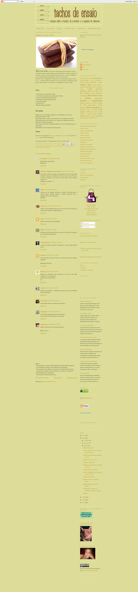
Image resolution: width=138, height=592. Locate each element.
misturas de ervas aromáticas (88, 149)
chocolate (88, 87)
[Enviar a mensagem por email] (66, 144)
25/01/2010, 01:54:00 (54, 324)
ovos (91, 103)
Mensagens (86, 223)
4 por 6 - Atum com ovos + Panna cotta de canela (92, 451)
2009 (83, 497)
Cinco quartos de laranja (91, 209)
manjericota (44, 324)
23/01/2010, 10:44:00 (56, 242)
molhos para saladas (85, 154)
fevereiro (86, 443)
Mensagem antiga (72, 378)
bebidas (92, 80)
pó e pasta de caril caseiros (87, 158)
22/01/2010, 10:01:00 (67, 171)
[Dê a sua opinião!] (68, 144)
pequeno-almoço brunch (95, 105)
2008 (83, 500)
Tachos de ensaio (91, 213)
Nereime (43, 271)
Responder (43, 166)
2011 (83, 435)
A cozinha (83, 268)
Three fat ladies (91, 207)
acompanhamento (96, 78)
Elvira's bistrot (91, 211)
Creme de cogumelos (89, 462)
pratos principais (93, 107)
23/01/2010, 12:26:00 (52, 255)
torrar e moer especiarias (86, 163)
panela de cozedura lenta (87, 175)
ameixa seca (44, 206)
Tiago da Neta (84, 69)
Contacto (59, 28)
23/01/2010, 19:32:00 (52, 271)
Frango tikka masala (88, 477)
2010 (83, 438)
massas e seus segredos (86, 144)
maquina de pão (84, 177)
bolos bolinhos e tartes (61, 146)
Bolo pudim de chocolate (90, 469)
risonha (43, 288)
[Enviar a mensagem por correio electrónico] (63, 144)
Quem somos (50, 28)
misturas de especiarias (86, 151)
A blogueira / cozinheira (86, 270)
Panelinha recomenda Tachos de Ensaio (91, 257)
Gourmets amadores (91, 214)
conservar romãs (84, 133)
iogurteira (82, 180)
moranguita (44, 311)
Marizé (82, 67)
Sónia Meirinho (45, 242)
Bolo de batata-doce (88, 448)
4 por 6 (82, 78)
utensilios (95, 118)
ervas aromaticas (96, 93)
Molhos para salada (84, 373)
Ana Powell (44, 301)
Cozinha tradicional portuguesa (88, 236)
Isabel (42, 189)
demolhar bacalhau (85, 137)
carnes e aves (85, 84)
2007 (83, 502)
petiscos (82, 107)
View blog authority (85, 413)
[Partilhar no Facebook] (72, 144)
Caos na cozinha (91, 205)
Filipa (42, 230)
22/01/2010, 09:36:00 (54, 158)
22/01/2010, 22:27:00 (51, 230)
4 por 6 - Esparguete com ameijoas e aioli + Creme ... (92, 473)
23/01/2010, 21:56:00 (51, 288)
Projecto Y (88, 78)
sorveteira (82, 173)
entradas (87, 93)
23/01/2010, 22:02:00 (53, 301)
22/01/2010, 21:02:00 (50, 219)
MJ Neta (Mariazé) (86, 65)
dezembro (87, 440)
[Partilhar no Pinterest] (74, 144)
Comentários (86, 226)
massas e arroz (85, 103)
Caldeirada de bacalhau (85, 301)
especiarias (83, 96)
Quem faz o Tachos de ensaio (88, 242)
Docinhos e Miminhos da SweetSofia (51, 171)
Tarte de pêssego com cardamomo (88, 361)
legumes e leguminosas (91, 100)
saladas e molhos (90, 116)
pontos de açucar (84, 156)
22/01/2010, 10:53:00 (51, 189)
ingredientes (98, 98)
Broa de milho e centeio (85, 313)
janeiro (86, 445)
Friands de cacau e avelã (90, 460)
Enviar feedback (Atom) (48, 381)
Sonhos (85, 493)
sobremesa (99, 116)
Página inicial (40, 28)
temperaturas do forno (86, 160)
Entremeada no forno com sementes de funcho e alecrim (92, 490)
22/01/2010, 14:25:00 (54, 206)
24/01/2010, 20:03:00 (54, 311)
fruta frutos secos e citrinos (91, 96)
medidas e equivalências (86, 147)
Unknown (43, 255)
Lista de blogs (81, 28)
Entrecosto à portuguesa (85, 349)
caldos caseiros (84, 128)
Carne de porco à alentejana (86, 325)
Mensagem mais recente (42, 378)
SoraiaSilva (44, 158)
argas (42, 219)
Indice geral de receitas (94, 28)
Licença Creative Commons (90, 570)
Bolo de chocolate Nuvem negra (87, 337)
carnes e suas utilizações (86, 131)
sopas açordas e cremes (86, 118)
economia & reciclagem (86, 140)
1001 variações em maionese (88, 126)
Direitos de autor (69, 28)
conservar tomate (84, 135)
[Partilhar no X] (70, 144)
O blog (82, 265)
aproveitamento (49, 146)
